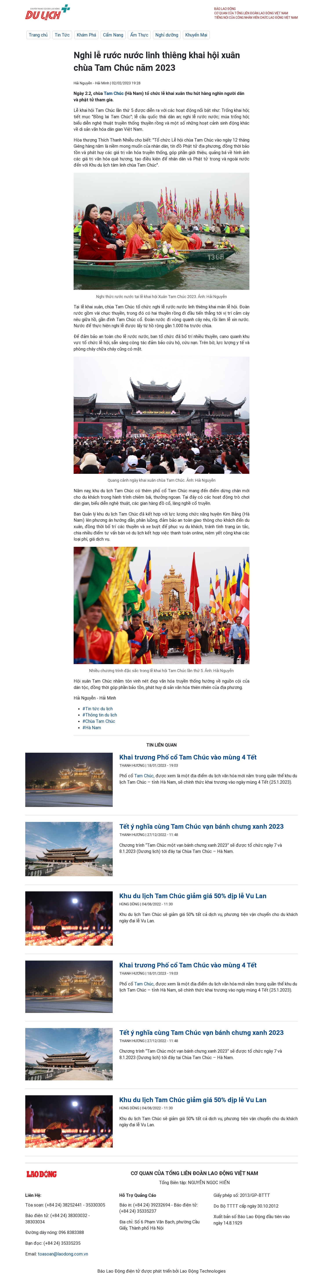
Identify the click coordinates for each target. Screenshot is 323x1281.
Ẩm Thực (139, 35)
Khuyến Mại (196, 35)
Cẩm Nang (113, 35)
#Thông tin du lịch (99, 715)
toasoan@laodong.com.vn (63, 1254)
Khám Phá (86, 35)
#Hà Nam (91, 727)
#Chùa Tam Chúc (98, 721)
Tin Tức (62, 35)
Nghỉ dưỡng (166, 35)
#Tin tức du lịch (97, 708)
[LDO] (69, 781)
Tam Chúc (114, 93)
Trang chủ (38, 35)
